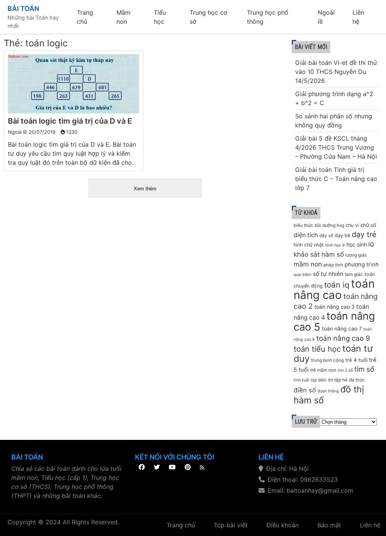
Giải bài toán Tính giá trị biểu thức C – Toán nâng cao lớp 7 (336, 178)
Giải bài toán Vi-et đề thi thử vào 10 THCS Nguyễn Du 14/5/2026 (336, 71)
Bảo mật (329, 525)
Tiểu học (160, 17)
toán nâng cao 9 (343, 338)
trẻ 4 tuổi (356, 360)
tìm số (364, 369)
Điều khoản (283, 525)
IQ (371, 244)
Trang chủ (85, 17)
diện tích (306, 235)
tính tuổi (301, 380)
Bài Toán (23, 8)
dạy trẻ (364, 234)
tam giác (354, 274)
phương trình (362, 264)
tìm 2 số (345, 370)
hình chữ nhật (309, 245)
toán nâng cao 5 (334, 321)
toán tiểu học (317, 349)
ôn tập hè (338, 380)
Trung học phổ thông (267, 17)
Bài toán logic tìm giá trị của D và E (70, 121)
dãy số (326, 235)
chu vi (352, 225)
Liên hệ (358, 17)
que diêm (302, 274)
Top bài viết (231, 525)
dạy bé (342, 235)
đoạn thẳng (328, 391)
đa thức (357, 380)
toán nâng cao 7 (342, 328)
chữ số (368, 225)
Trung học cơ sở (208, 17)
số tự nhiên (328, 273)
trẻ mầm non (323, 370)
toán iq (336, 284)
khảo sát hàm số (319, 254)
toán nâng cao (334, 289)
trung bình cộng (327, 360)
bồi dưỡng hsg (329, 225)
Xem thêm (145, 188)
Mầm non (123, 17)
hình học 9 (335, 245)
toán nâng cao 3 (334, 306)
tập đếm (318, 380)
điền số (305, 390)
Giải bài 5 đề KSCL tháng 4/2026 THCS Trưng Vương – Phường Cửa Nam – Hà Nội (336, 147)
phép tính (333, 265)
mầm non (308, 264)
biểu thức (303, 225)
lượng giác (356, 255)
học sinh (356, 244)
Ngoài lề (326, 17)
